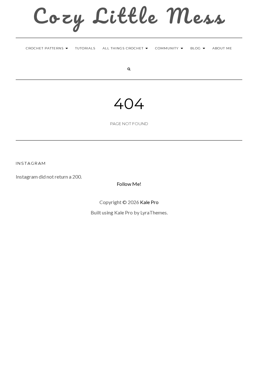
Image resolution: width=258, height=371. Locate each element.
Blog (196, 48)
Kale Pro (149, 202)
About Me (222, 48)
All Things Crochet (124, 48)
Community (167, 48)
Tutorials (85, 48)
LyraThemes (153, 212)
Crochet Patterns (45, 48)
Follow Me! (129, 184)
